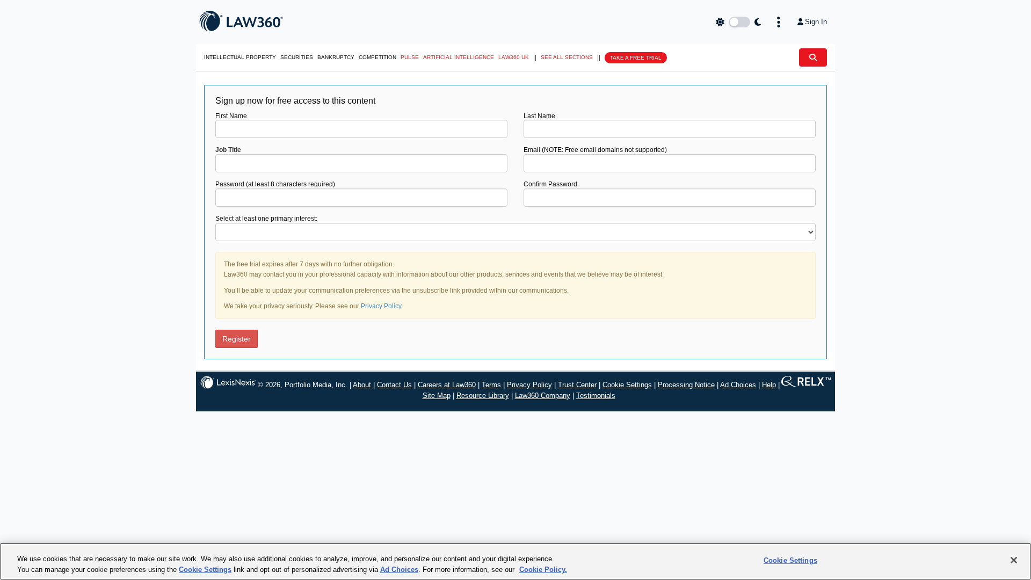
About (362, 385)
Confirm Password (550, 184)
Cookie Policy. (543, 569)
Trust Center (577, 385)
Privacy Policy (381, 306)
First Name (231, 116)
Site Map (437, 396)
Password (275, 184)
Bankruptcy (335, 57)
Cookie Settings (627, 385)
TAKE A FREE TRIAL (636, 58)
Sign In (816, 22)
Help (769, 385)
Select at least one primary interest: (266, 218)
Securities (296, 57)
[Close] (1014, 560)
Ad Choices (738, 385)
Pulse (410, 57)
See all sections (567, 57)
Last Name (539, 116)
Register (236, 339)
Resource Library (482, 396)
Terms (491, 385)
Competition (377, 57)
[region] (515, 561)
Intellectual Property (240, 57)
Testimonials (595, 396)
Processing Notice (686, 385)
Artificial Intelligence (458, 57)
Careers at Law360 (447, 385)
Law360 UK (513, 57)
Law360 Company (542, 396)
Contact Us (394, 385)
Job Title (228, 150)
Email (595, 150)
